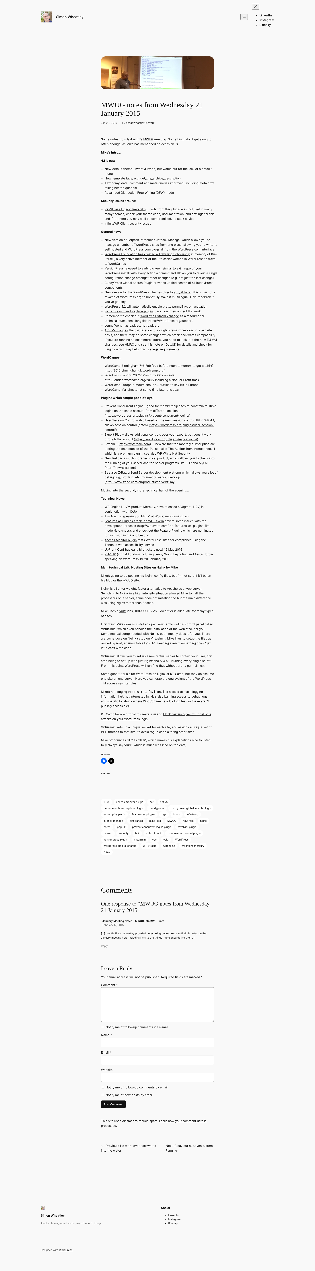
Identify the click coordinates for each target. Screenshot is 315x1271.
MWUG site (131, 580)
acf (151, 801)
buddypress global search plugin (191, 808)
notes (107, 826)
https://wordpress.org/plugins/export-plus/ (166, 439)
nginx (203, 820)
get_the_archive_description (160, 178)
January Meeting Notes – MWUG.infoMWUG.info (133, 920)
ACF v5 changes (116, 330)
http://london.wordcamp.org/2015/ (129, 380)
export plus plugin (114, 814)
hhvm (176, 814)
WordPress (182, 839)
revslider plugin (187, 826)
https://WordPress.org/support (170, 321)
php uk (121, 826)
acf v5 (164, 801)
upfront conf (153, 833)
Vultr (122, 611)
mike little (155, 820)
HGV (196, 507)
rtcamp (108, 833)
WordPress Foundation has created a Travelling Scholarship (147, 254)
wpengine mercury (193, 845)
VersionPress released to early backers (133, 268)
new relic (188, 820)
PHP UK (110, 554)
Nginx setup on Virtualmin (146, 638)
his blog (106, 580)
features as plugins (143, 814)
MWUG (148, 139)
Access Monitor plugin (121, 540)
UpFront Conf (114, 549)
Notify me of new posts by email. (129, 1095)
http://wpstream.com (134, 444)
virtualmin (140, 839)
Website (107, 1070)
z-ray (107, 851)
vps (154, 839)
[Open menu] (244, 17)
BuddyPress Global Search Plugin (129, 283)
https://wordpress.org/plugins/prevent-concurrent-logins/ (147, 415)
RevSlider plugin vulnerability (125, 209)
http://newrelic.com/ (120, 468)
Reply (104, 945)
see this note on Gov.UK (158, 344)
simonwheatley (135, 122)
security (124, 833)
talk (137, 833)
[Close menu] (255, 7)
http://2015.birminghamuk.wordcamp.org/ (135, 370)
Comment (109, 985)
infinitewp (192, 814)
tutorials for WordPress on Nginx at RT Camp (150, 674)
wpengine (169, 845)
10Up (133, 511)
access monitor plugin (129, 801)
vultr (166, 839)
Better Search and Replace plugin (129, 311)
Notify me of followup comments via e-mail (137, 1027)
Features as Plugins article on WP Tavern (134, 521)
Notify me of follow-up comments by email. (137, 1087)
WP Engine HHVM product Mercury (130, 507)
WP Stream (150, 845)
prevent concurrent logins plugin (151, 826)
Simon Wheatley (69, 17)
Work (151, 122)
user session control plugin (184, 833)
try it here (183, 292)
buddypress (156, 808)
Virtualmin (108, 629)
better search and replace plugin (123, 808)
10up (107, 801)
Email (106, 1052)
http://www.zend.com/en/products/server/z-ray (140, 482)
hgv (164, 814)
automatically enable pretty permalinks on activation (169, 306)
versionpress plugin (115, 839)
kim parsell (136, 820)
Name (106, 1035)
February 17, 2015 (113, 925)
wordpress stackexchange (120, 845)
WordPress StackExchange (159, 316)
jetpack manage (113, 820)
